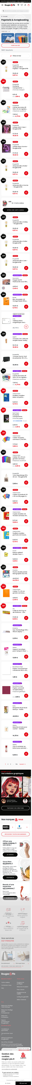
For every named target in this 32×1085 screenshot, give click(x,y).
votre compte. (20, 2)
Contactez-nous (6, 985)
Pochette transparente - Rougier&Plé (18, 87)
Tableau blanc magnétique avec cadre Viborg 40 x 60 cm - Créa (20, 321)
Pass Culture (20, 989)
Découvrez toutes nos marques (15, 834)
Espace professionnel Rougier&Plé (5, 1021)
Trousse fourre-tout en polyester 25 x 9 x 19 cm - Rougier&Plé (20, 357)
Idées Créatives (21, 999)
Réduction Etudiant (22, 987)
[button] (18, 5)
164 (17, 764)
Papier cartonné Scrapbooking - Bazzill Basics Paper (19, 689)
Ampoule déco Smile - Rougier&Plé (20, 242)
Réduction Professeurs (4, 1016)
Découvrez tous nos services (11, 966)
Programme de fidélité (21, 993)
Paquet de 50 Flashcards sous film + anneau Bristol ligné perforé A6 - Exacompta (20, 281)
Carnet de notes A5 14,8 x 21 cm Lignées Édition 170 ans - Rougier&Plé (19, 108)
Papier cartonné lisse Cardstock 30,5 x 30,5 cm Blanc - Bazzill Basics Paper (20, 669)
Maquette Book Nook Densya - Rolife (20, 708)
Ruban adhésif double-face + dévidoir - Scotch (19, 553)
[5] (21, 421)
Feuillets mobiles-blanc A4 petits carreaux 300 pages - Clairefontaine (20, 396)
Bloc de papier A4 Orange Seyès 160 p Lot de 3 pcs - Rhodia (20, 300)
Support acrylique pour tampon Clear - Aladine (20, 650)
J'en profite (10, 877)
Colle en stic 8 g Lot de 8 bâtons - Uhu (19, 611)
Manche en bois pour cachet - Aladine (20, 728)
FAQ (2, 988)
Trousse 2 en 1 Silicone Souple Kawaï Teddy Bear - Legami (20, 339)
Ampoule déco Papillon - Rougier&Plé (20, 67)
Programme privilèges (20, 983)
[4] (20, 421)
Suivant (22, 764)
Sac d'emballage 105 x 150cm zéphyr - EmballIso (20, 631)
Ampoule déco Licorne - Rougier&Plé (20, 186)
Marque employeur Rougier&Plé (7, 1038)
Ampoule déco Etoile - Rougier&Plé (20, 166)
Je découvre (10, 898)
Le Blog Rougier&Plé (22, 997)
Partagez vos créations (15, 808)
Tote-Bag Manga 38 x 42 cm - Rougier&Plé (20, 476)
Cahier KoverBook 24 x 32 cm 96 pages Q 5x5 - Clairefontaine (20, 495)
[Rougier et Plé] (8, 974)
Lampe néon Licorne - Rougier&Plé (20, 147)
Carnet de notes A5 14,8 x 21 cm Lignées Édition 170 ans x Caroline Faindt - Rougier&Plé (19, 376)
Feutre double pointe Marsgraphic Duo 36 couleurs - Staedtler (20, 572)
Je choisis (10, 854)
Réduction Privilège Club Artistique (7, 1006)
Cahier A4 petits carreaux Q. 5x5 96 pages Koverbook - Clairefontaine (19, 438)
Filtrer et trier (17, 56)
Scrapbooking (7, 35)
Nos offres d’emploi (7, 1042)
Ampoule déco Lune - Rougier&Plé (20, 261)
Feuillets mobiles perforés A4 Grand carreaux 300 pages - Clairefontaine (20, 534)
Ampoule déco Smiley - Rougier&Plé (20, 223)
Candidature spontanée (5, 1029)
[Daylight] (22, 827)
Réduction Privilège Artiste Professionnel (7, 1011)
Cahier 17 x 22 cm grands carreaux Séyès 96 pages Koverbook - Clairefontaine (19, 592)
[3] (18, 421)
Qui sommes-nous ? (7, 1034)
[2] (17, 421)
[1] (16, 421)
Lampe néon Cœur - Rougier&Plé (20, 128)
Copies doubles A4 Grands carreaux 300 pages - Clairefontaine (20, 514)
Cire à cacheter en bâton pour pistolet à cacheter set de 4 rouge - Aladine (20, 747)
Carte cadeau (5, 982)
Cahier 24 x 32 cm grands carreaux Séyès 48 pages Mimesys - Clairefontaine (19, 458)
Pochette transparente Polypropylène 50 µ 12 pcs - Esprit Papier (20, 415)
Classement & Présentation (20, 35)
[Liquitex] (8, 827)
